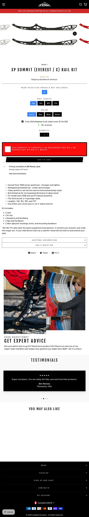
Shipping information (44, 240)
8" (44, 92)
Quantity (44, 130)
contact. (78, 349)
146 (33, 103)
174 (55, 103)
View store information (17, 173)
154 (40, 103)
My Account (44, 495)
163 (48, 103)
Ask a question (44, 245)
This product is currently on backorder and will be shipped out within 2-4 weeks (44, 149)
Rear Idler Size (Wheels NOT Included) (44, 88)
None (57, 114)
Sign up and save (44, 480)
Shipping (35, 79)
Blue (49, 114)
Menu (44, 465)
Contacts (43, 488)
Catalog (44, 473)
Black (31, 114)
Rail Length (44, 99)
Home (43, 64)
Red (40, 114)
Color (44, 110)
